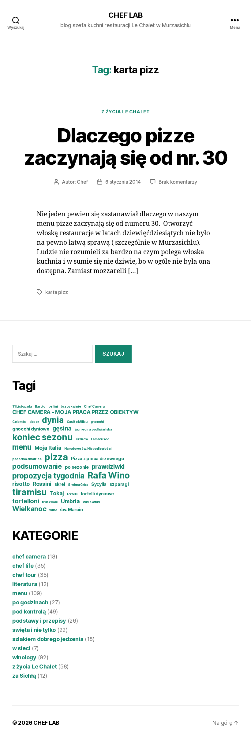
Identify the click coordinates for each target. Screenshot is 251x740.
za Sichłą (24, 675)
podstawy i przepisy (39, 620)
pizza (56, 457)
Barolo (40, 406)
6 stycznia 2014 (123, 182)
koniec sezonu (42, 437)
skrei (59, 484)
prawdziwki (108, 466)
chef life (23, 565)
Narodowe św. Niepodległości (87, 449)
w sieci (21, 648)
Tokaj (57, 493)
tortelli (72, 494)
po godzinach (30, 602)
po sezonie (77, 467)
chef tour (24, 575)
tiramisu (29, 492)
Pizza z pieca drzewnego (97, 458)
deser (34, 422)
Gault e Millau (77, 422)
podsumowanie (37, 466)
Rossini (42, 484)
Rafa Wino (109, 475)
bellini (53, 406)
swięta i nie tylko (34, 630)
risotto (21, 484)
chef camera (29, 556)
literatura (24, 584)
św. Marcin (71, 509)
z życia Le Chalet (125, 112)
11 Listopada (22, 406)
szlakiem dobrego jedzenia (47, 639)
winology (24, 657)
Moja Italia (48, 448)
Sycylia (99, 484)
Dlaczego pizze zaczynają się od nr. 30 (125, 146)
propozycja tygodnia (48, 475)
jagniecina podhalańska (93, 429)
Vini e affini (91, 502)
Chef (82, 182)
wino (53, 510)
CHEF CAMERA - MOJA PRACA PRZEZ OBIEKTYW (75, 412)
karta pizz (56, 292)
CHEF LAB (125, 15)
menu (22, 447)
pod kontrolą (29, 611)
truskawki (50, 502)
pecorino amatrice (26, 459)
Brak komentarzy (178, 182)
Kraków (82, 439)
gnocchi (97, 422)
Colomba (19, 422)
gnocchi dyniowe (30, 428)
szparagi (119, 484)
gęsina (62, 428)
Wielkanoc (29, 509)
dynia (53, 420)
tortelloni (25, 501)
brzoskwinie (71, 406)
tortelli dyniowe (97, 493)
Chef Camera (94, 406)
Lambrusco (100, 439)
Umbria (70, 501)
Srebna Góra (78, 485)
